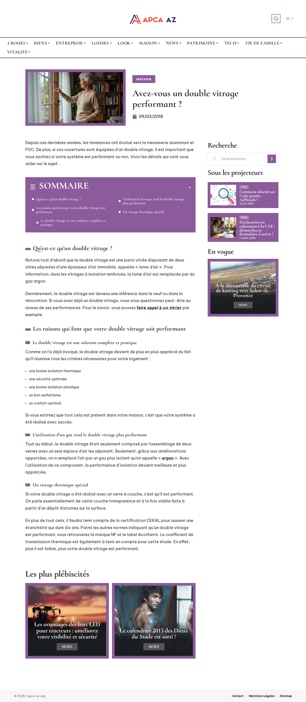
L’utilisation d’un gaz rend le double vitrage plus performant (153, 201)
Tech (244, 187)
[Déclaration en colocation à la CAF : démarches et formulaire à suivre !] (223, 227)
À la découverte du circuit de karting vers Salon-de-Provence (243, 290)
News (67, 647)
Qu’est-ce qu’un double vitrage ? (58, 199)
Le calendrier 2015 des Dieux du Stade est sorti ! (154, 633)
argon (168, 458)
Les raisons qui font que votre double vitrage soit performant (70, 210)
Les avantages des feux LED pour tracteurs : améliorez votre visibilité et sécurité (67, 630)
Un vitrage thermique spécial (143, 212)
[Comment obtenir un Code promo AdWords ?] (223, 195)
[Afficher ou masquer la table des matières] (140, 187)
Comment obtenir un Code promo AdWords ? (257, 195)
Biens (244, 217)
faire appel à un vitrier (159, 307)
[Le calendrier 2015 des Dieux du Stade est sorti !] (154, 621)
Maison (143, 79)
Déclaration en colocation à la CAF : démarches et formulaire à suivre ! (257, 228)
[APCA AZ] (153, 18)
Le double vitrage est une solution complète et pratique (73, 222)
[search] (276, 18)
